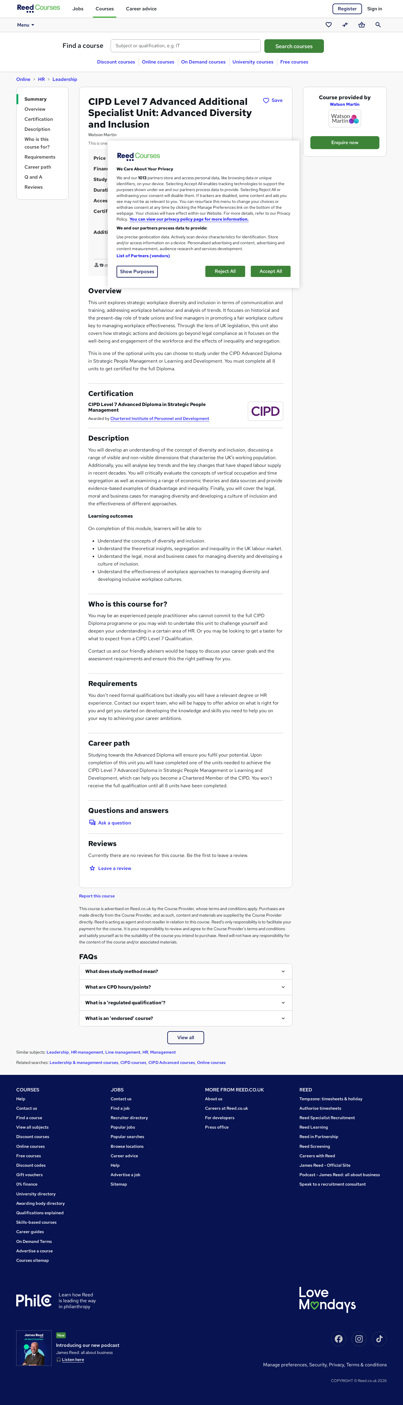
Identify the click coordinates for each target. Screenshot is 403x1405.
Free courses (294, 62)
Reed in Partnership (318, 1136)
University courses (252, 62)
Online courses (158, 62)
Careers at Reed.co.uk (226, 1108)
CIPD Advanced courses (171, 1062)
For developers (220, 1117)
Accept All (271, 271)
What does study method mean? (121, 971)
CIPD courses (133, 1062)
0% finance (26, 1184)
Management (163, 1052)
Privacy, (337, 1365)
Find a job (120, 1108)
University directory (36, 1194)
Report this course (97, 896)
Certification (38, 119)
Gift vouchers (29, 1174)
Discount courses (116, 62)
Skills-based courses (36, 1222)
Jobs (77, 9)
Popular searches (127, 1136)
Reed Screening (314, 1146)
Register (347, 9)
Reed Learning (313, 1127)
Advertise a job (125, 1174)
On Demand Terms (34, 1241)
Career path (37, 167)
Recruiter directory (129, 1117)
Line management (122, 1052)
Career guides (30, 1231)
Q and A (33, 177)
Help (20, 1098)
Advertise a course (34, 1251)
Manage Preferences (285, 1365)
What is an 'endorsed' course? (119, 1018)
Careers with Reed (317, 1155)
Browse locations (127, 1146)
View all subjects (32, 1127)
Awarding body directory (40, 1203)
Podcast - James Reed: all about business (339, 1174)
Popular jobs (123, 1127)
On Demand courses (203, 62)
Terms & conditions (366, 1365)
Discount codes (31, 1165)
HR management (87, 1052)
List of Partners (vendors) (143, 255)
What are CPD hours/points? (118, 987)
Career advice (141, 9)
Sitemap (119, 1184)
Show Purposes (137, 271)
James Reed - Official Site (324, 1165)
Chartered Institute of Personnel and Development (159, 418)
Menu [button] (23, 25)
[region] (203, 214)
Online (23, 79)
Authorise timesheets (320, 1108)
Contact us (26, 1108)
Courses (105, 9)
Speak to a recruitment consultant (332, 1184)
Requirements (39, 157)
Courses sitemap (32, 1260)
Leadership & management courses (84, 1062)
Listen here (73, 1359)
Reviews (33, 187)
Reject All (225, 271)
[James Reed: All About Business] (34, 1348)
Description (37, 129)
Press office (217, 1127)
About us (213, 1098)
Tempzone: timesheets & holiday (331, 1098)
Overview (34, 109)
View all (185, 1037)
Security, (319, 1365)
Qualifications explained (40, 1212)
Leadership (65, 79)
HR (41, 79)
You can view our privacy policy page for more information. (189, 219)
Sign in (374, 9)
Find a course (83, 45)
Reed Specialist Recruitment (327, 1117)
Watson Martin (345, 104)
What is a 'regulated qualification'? (125, 1003)
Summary (35, 99)
